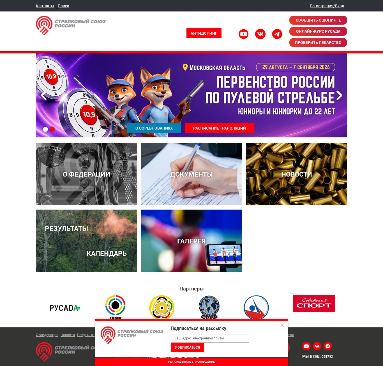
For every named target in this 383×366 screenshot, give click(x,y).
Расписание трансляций (219, 128)
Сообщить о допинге (318, 20)
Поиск (63, 5)
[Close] (282, 325)
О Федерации (47, 334)
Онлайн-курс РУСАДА (318, 31)
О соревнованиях (154, 128)
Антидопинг (204, 33)
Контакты (45, 5)
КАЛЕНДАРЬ (107, 253)
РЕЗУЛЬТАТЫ (66, 228)
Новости (68, 334)
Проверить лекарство (318, 42)
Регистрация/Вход (327, 5)
